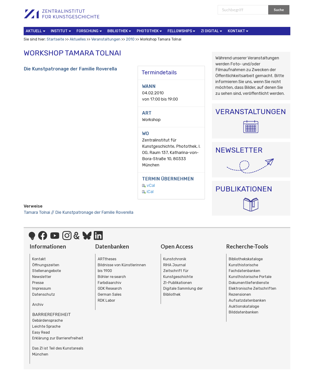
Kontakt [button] (236, 31)
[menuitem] (36, 31)
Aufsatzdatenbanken (247, 300)
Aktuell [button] (34, 31)
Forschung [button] (87, 31)
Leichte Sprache (46, 326)
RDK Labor (106, 300)
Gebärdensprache (47, 320)
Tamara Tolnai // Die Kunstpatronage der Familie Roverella (78, 212)
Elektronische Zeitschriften (252, 288)
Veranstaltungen (105, 39)
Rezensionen (240, 294)
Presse (38, 282)
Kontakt (39, 259)
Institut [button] (59, 31)
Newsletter (41, 277)
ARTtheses (107, 259)
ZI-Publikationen (177, 282)
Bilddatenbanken (243, 312)
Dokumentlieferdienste (249, 282)
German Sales (109, 294)
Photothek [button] (148, 31)
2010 (130, 39)
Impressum (41, 288)
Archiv (37, 304)
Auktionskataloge (244, 306)
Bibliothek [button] (117, 31)
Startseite (55, 39)
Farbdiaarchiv (109, 282)
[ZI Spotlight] (31, 238)
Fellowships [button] (180, 31)
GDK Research (110, 288)
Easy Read (41, 332)
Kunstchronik (174, 259)
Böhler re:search (112, 277)
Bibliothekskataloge (246, 259)
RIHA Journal (174, 265)
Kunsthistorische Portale (250, 277)
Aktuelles (78, 39)
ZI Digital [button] (210, 31)
